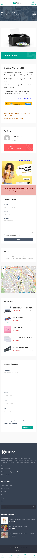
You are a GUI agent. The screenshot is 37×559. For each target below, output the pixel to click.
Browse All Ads (5, 489)
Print (12, 258)
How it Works (4, 492)
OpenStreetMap (26, 292)
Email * (6, 205)
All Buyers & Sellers (6, 485)
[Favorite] (32, 311)
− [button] (3, 271)
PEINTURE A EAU (18, 318)
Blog (2, 498)
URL (5, 408)
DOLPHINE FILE (18, 328)
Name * (6, 211)
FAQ (2, 501)
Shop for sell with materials (18, 526)
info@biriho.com (8, 475)
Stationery (8, 14)
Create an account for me (13, 235)
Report (24, 258)
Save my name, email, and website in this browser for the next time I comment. (17, 422)
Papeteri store (17, 136)
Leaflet (19, 292)
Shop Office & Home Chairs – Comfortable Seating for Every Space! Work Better (22, 533)
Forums (3, 495)
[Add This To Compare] (30, 311)
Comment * (7, 370)
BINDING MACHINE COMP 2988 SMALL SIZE (23, 308)
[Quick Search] (34, 13)
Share (7, 258)
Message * (7, 218)
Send (18, 239)
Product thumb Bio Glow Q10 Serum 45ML (22, 519)
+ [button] (3, 268)
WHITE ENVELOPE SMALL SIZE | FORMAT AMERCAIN (23, 338)
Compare (30, 258)
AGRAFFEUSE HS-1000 (20, 347)
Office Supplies (16, 14)
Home (2, 14)
